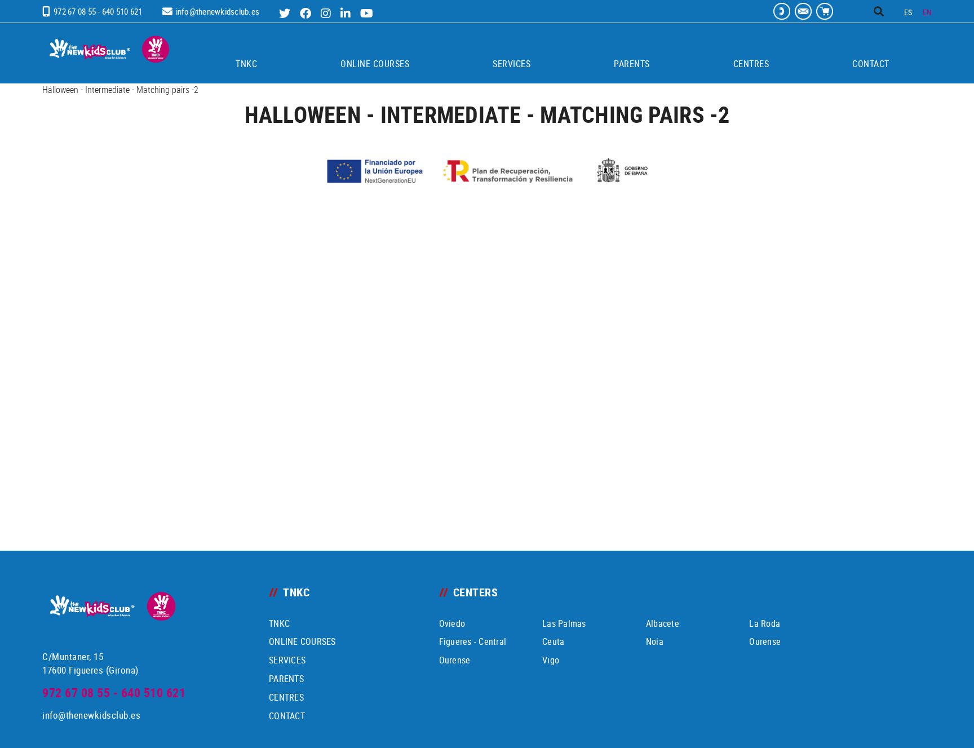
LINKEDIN (346, 13)
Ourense (765, 641)
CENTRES (286, 697)
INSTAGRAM (327, 13)
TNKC (279, 623)
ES (908, 12)
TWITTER (286, 13)
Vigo (550, 660)
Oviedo (452, 623)
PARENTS (286, 678)
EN (927, 12)
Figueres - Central (473, 641)
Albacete (662, 623)
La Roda (764, 623)
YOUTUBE (368, 13)
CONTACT (287, 716)
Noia (654, 641)
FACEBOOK (307, 13)
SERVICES (287, 660)
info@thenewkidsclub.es (218, 11)
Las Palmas (564, 623)
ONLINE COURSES (302, 641)
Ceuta (553, 641)
